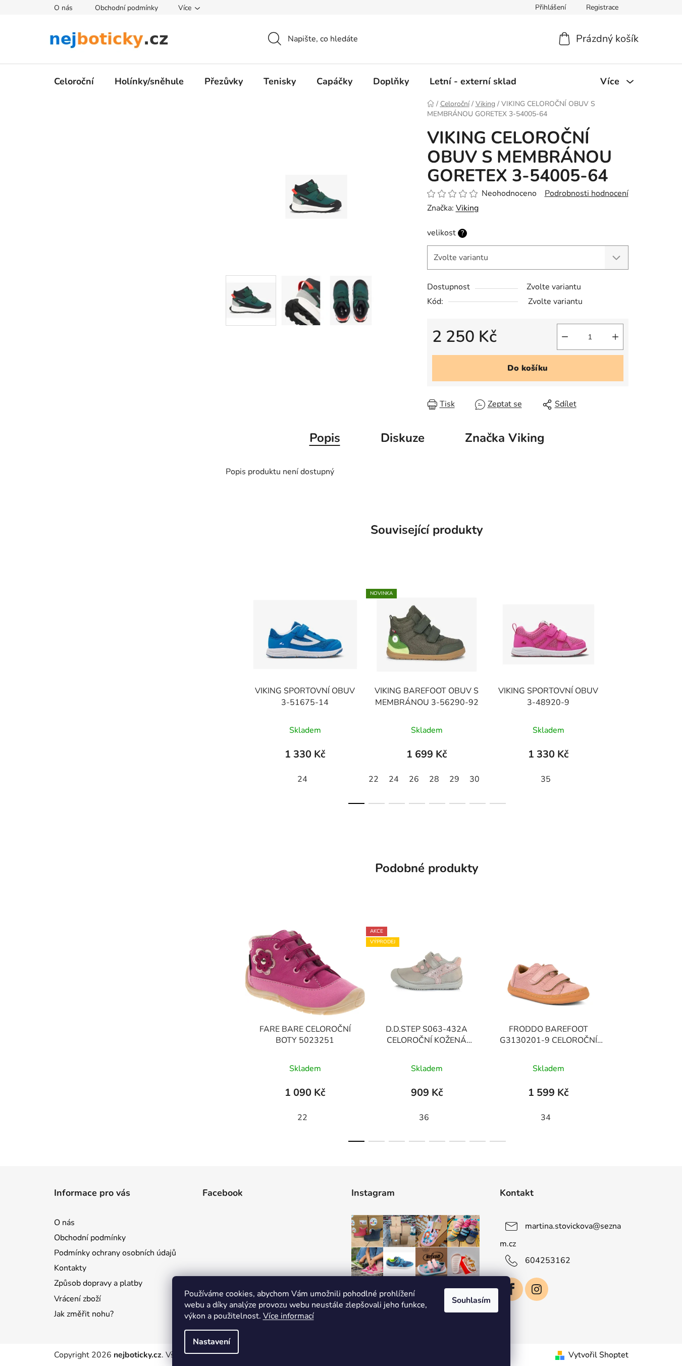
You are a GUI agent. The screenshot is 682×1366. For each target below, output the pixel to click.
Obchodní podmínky (126, 8)
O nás (63, 8)
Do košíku (527, 368)
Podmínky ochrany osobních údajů (115, 1252)
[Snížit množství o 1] (564, 336)
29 (454, 779)
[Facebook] (511, 1289)
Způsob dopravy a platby (98, 1283)
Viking (467, 208)
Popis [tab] (324, 438)
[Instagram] (536, 1289)
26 (414, 779)
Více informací (288, 1316)
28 (434, 779)
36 (424, 1117)
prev (234, 693)
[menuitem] (74, 81)
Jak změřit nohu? (84, 1314)
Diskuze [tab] (403, 438)
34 (546, 1117)
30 (474, 779)
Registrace (602, 7)
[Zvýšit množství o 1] (615, 336)
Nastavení (211, 1341)
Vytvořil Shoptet (598, 1354)
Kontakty (70, 1268)
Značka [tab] (505, 438)
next (620, 693)
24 (302, 779)
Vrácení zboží (77, 1298)
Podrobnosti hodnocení (586, 193)
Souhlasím (471, 1300)
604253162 (547, 1260)
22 (374, 779)
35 (546, 779)
